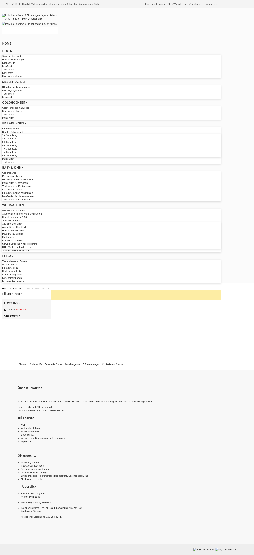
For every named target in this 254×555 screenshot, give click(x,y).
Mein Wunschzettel (177, 4)
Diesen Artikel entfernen (5, 309)
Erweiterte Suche (53, 364)
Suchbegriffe (36, 364)
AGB (23, 424)
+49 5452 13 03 (12, 4)
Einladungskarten (30, 462)
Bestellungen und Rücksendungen (82, 364)
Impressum (26, 441)
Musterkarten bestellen (32, 479)
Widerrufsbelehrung (31, 428)
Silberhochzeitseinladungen (35, 469)
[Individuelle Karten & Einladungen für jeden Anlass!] (29, 15)
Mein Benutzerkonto (155, 4)
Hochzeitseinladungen (32, 466)
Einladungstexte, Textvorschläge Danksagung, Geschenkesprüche (54, 476)
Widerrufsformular (30, 431)
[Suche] (55, 31)
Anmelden (194, 4)
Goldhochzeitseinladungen (34, 472)
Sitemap (23, 364)
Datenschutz (27, 435)
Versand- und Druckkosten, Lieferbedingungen (44, 438)
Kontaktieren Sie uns (112, 364)
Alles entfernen (12, 315)
